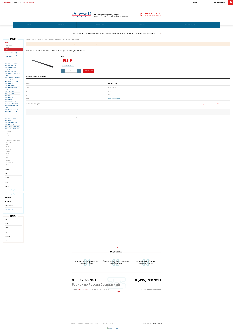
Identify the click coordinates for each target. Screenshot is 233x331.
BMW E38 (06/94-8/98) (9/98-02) (11, 68)
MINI (7, 144)
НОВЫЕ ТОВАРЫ (9, 210)
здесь (116, 44)
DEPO (6, 223)
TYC (6, 240)
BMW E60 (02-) (9, 83)
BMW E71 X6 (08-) (9, 93)
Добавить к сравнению (68, 65)
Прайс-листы (100, 25)
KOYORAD (7, 236)
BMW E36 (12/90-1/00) (11, 65)
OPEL (7, 146)
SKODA (8, 159)
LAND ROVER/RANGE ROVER (13, 140)
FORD (7, 135)
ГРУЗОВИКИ (8, 197)
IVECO (7, 137)
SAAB (7, 155)
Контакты (142, 25)
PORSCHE (8, 149)
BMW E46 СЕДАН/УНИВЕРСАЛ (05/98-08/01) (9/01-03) (12, 78)
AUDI (7, 47)
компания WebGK (157, 323)
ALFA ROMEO (9, 45)
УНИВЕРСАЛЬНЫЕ (10, 205)
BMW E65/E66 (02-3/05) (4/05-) (11, 88)
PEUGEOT (8, 148)
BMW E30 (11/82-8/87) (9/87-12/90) (11, 55)
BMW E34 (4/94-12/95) (11, 63)
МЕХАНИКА (8, 201)
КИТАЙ (6, 182)
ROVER (7, 153)
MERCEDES (9, 142)
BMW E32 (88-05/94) (10, 59)
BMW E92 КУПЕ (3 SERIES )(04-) (12, 106)
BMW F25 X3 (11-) (9, 120)
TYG (6, 232)
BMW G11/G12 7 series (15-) (12, 126)
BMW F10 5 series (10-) (11, 114)
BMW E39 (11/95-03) (10, 71)
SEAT (7, 157)
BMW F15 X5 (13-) (9, 116)
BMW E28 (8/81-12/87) (11, 53)
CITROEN (8, 131)
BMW (7, 49)
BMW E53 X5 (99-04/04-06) (12, 81)
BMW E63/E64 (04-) (10, 85)
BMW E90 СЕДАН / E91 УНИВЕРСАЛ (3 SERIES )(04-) (12, 102)
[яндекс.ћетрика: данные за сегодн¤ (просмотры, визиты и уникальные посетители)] (112, 328)
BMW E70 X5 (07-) (9, 91)
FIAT (7, 133)
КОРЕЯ (6, 173)
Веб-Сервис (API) (190, 25)
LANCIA (8, 139)
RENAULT (8, 151)
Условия (61, 25)
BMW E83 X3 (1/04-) (10, 95)
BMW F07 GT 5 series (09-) (11, 111)
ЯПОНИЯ (7, 169)
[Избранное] (230, 4)
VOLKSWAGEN (9, 162)
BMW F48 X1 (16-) (9, 124)
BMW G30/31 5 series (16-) (12, 128)
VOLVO (7, 164)
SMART (8, 160)
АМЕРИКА (7, 178)
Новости (29, 25)
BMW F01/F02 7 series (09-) (12, 109)
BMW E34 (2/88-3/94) (10, 61)
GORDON (7, 228)
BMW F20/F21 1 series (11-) (12, 118)
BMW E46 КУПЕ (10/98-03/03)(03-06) (12, 74)
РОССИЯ (7, 186)
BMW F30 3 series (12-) (11, 122)
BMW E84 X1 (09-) (9, 97)
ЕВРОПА (7, 42)
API (6, 219)
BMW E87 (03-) (9, 99)
